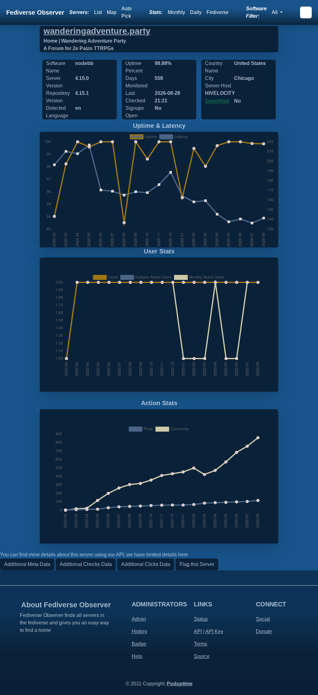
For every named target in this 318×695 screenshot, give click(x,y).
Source (202, 656)
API (198, 631)
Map (111, 12)
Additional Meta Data (27, 564)
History (139, 631)
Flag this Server (196, 564)
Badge (139, 643)
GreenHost (217, 101)
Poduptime (180, 683)
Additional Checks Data (86, 564)
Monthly (176, 12)
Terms (200, 643)
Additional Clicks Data (145, 564)
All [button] (275, 12)
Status (201, 619)
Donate (264, 631)
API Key (214, 631)
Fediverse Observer (35, 12)
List (98, 12)
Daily (196, 12)
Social (263, 619)
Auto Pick (126, 12)
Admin (139, 619)
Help (137, 656)
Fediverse (218, 12)
